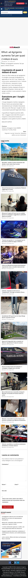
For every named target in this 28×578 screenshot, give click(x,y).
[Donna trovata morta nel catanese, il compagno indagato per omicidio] (14, 356)
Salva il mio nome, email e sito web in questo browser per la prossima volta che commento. (13, 500)
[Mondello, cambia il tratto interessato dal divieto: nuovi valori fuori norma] (14, 152)
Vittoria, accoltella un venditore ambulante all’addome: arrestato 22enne (13, 444)
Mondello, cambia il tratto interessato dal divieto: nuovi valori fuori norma (13, 163)
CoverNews (16, 575)
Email (17, 484)
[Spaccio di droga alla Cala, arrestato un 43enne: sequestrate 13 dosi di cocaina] (14, 331)
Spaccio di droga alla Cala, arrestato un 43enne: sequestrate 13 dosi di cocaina (12, 342)
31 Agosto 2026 (11, 165)
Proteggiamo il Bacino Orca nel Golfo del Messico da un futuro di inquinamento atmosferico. (12, 518)
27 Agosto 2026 (11, 344)
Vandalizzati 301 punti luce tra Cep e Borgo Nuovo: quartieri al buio (13, 316)
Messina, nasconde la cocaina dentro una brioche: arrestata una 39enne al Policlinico (13, 419)
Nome (4, 484)
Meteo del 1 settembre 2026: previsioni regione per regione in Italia (12, 523)
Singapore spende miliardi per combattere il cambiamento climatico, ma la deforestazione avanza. (14, 532)
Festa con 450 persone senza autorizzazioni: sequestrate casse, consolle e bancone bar (14, 266)
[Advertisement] (14, 31)
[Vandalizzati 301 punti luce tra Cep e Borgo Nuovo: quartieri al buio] (14, 305)
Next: (15, 133)
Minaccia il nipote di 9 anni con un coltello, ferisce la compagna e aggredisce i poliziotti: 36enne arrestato (14, 214)
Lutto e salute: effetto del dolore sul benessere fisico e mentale (14, 537)
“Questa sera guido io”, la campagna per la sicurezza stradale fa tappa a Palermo (13, 240)
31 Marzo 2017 (12, 61)
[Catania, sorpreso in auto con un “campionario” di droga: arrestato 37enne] (14, 280)
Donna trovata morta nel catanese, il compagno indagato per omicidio (12, 367)
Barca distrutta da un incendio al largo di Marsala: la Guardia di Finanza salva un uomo (13, 393)
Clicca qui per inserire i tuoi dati (6, 14)
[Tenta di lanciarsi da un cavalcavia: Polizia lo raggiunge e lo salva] (14, 177)
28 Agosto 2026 (11, 268)
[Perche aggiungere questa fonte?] (26, 3)
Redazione (5, 61)
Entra (25, 12)
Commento (5, 464)
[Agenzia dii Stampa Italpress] (11, 550)
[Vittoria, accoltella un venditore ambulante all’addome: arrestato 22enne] (14, 433)
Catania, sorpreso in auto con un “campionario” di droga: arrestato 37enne (13, 291)
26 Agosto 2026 (11, 396)
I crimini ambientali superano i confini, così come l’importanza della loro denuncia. (13, 527)
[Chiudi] (3, 3)
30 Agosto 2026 (11, 243)
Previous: (11, 128)
